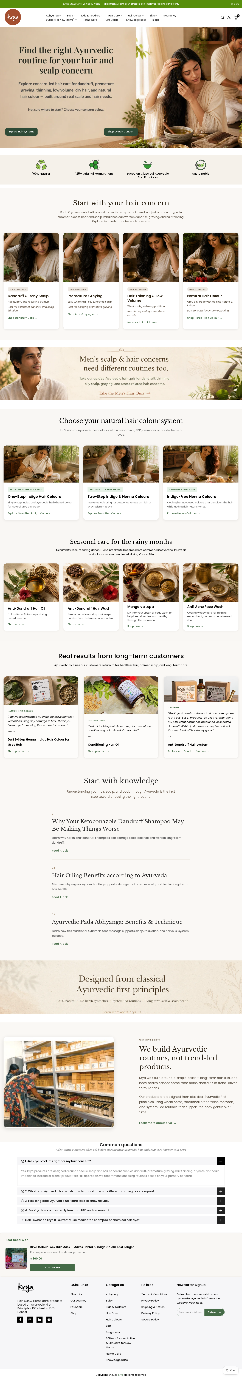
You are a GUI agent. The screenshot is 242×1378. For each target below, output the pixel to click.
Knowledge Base (136, 20)
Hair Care (114, 15)
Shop (74, 1313)
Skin (152, 15)
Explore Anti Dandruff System (188, 751)
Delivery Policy (150, 1313)
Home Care (90, 20)
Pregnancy (169, 15)
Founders (77, 1307)
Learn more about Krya (157, 1123)
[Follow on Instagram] (30, 1320)
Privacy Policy (150, 1300)
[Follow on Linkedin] (39, 1320)
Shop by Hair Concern (121, 131)
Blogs (156, 20)
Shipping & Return (153, 1307)
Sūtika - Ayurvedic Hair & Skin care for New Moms (120, 1342)
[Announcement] (121, 4)
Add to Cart (52, 1267)
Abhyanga (52, 15)
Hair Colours (114, 1319)
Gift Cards (111, 20)
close (7, 4)
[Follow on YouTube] (49, 1320)
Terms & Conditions (154, 1294)
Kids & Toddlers (90, 15)
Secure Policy (150, 1319)
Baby (70, 15)
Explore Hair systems (21, 131)
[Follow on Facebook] (20, 1320)
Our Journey (78, 1300)
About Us (77, 1294)
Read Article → (62, 850)
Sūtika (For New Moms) (60, 20)
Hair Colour (135, 15)
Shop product (18, 751)
